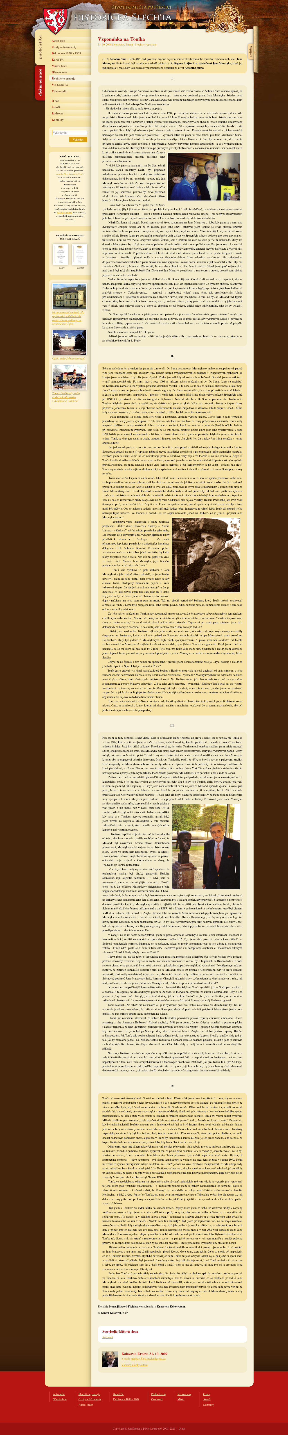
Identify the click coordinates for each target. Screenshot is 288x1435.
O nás (55, 100)
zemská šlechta (63, 173)
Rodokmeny (184, 1394)
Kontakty (58, 119)
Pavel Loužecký (152, 1428)
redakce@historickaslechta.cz (148, 1358)
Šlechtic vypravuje (63, 78)
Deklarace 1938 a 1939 (66, 53)
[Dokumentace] (39, 82)
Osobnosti (157, 1399)
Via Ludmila (60, 84)
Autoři (56, 107)
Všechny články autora (135, 1365)
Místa (181, 1399)
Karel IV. (57, 59)
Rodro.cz (57, 113)
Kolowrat (107, 1337)
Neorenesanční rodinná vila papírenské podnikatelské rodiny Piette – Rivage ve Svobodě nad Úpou (68, 318)
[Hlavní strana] (122, 11)
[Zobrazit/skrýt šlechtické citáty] (251, 40)
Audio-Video (86, 1405)
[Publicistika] (39, 47)
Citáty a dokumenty (64, 47)
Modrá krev (59, 66)
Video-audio (59, 91)
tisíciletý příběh (64, 212)
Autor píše (58, 40)
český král (78, 173)
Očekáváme (59, 72)
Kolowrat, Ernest (123, 44)
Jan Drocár (134, 1428)
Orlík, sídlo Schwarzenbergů (68, 358)
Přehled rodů (158, 1394)
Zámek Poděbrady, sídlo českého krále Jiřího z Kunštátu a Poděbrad (66, 397)
